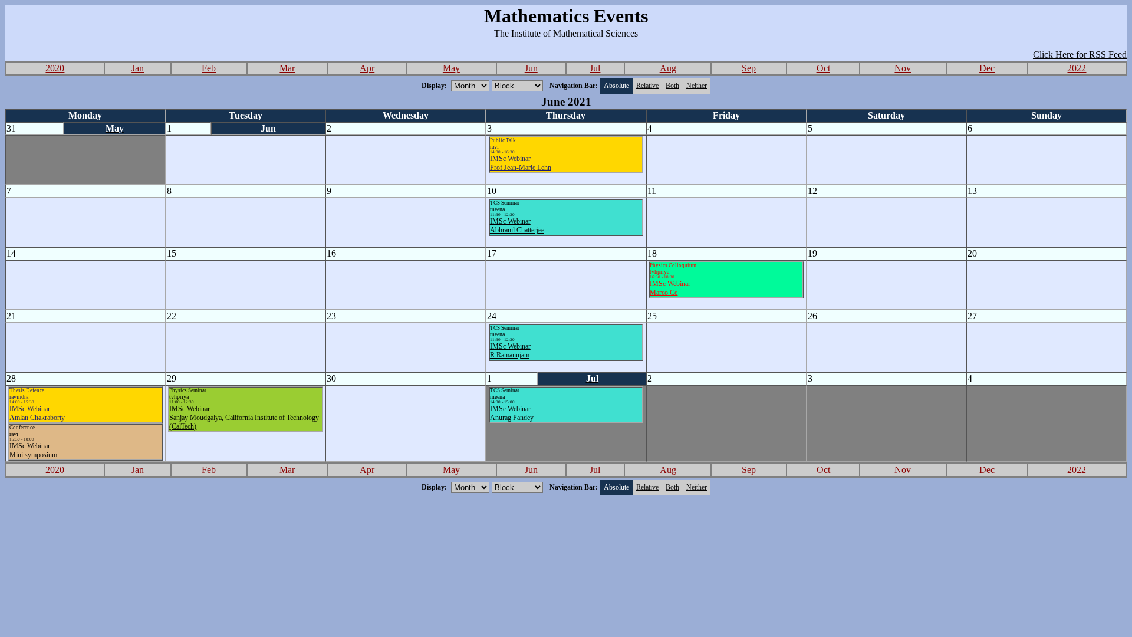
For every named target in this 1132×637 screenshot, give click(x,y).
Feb (209, 68)
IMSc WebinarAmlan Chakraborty (37, 413)
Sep (749, 68)
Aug (668, 68)
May (451, 68)
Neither (696, 85)
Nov (902, 68)
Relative (647, 85)
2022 (1076, 68)
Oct (823, 68)
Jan (137, 68)
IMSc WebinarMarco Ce (670, 288)
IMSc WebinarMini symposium (33, 450)
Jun (531, 68)
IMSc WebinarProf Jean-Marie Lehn (520, 163)
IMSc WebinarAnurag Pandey (512, 413)
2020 (54, 68)
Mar (287, 68)
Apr (367, 68)
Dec (987, 68)
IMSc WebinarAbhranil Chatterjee (517, 225)
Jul (595, 68)
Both (672, 85)
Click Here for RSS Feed (1080, 55)
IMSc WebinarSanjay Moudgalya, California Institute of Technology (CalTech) (244, 418)
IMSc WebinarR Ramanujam (510, 350)
